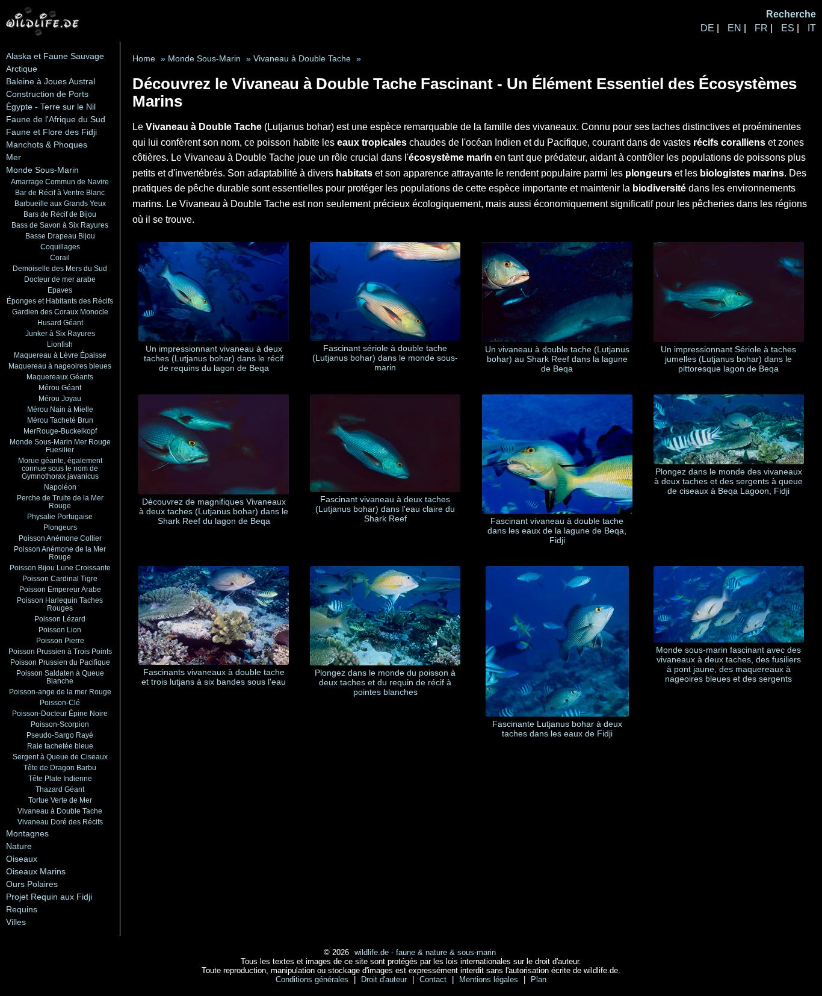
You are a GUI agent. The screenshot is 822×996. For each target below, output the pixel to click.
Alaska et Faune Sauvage (55, 56)
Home (143, 58)
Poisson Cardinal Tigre (59, 578)
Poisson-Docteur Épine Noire (60, 713)
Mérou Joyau (60, 398)
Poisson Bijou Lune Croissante (60, 567)
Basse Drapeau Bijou (60, 236)
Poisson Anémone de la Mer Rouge (60, 553)
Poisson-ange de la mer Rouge (60, 692)
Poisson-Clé (60, 702)
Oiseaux (21, 859)
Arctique (21, 68)
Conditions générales (313, 979)
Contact (434, 979)
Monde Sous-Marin (42, 170)
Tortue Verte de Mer (60, 800)
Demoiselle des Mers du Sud (60, 268)
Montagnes (27, 833)
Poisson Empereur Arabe (60, 589)
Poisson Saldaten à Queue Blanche (60, 677)
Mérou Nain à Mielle (60, 409)
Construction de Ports (47, 94)
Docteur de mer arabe (60, 279)
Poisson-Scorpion (60, 724)
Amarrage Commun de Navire (60, 181)
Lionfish (60, 344)
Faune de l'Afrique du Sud (55, 119)
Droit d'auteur (385, 979)
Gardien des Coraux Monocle (60, 312)
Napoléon (60, 487)
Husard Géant (60, 322)
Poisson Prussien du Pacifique (60, 662)
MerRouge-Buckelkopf (60, 431)
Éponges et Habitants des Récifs (60, 301)
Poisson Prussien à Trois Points (60, 651)
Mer (13, 157)
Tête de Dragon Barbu (59, 767)
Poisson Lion (60, 629)
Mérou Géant (60, 387)
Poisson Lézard (59, 619)
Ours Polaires (32, 884)
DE (707, 28)
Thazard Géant (60, 789)
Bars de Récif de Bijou (59, 214)
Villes (16, 922)
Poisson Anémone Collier (60, 538)
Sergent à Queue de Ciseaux (60, 757)
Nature (19, 846)
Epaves (60, 290)
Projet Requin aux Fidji (49, 896)
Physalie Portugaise (60, 516)
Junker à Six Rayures (60, 333)
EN (734, 28)
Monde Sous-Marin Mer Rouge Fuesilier (60, 445)
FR (761, 28)
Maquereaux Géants (59, 377)
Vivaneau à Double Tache (59, 811)
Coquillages (60, 247)
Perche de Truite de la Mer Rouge (60, 501)
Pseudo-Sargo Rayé (59, 735)
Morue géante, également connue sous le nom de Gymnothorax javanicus (60, 468)
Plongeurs (60, 527)
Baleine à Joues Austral (50, 81)
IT (812, 28)
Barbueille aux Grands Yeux (60, 203)
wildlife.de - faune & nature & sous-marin (425, 952)
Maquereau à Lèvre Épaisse (60, 355)
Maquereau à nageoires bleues (59, 366)
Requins (21, 909)
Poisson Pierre (60, 640)
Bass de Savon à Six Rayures (59, 225)
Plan (538, 979)
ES (787, 28)
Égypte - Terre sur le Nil (51, 106)
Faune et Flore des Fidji (51, 132)
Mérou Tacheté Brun (60, 420)
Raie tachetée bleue (60, 746)
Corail (60, 257)
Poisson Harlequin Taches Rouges (60, 604)
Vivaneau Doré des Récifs (60, 822)
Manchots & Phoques (46, 144)
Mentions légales (490, 979)
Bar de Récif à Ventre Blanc (60, 192)
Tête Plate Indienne (60, 778)
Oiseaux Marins (36, 871)
